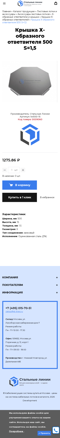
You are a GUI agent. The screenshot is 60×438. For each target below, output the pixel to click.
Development (30, 400)
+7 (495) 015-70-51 (18, 308)
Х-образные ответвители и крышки (28, 15)
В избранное (47, 197)
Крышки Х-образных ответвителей (27, 18)
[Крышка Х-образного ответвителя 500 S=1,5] (30, 81)
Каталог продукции (24, 11)
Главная (6, 11)
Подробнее (16, 431)
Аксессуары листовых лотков (34, 14)
